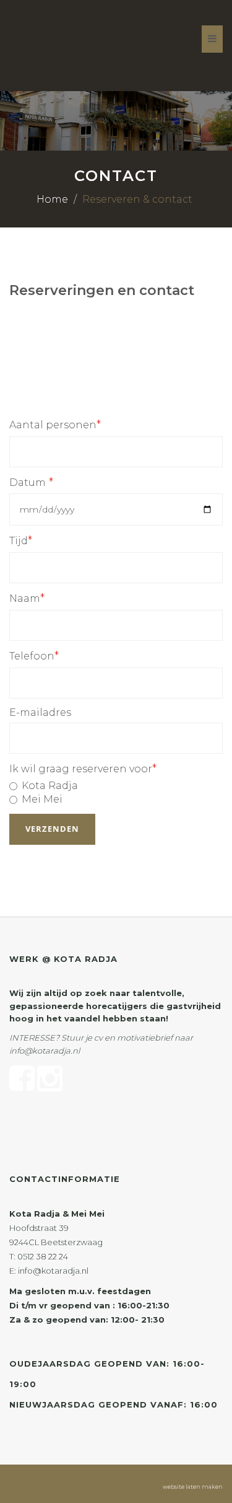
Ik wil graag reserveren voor (83, 768)
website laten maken (193, 1486)
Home (52, 199)
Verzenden (52, 828)
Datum (31, 482)
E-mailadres (40, 712)
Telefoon (34, 656)
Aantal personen (55, 424)
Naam (27, 598)
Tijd (20, 540)
